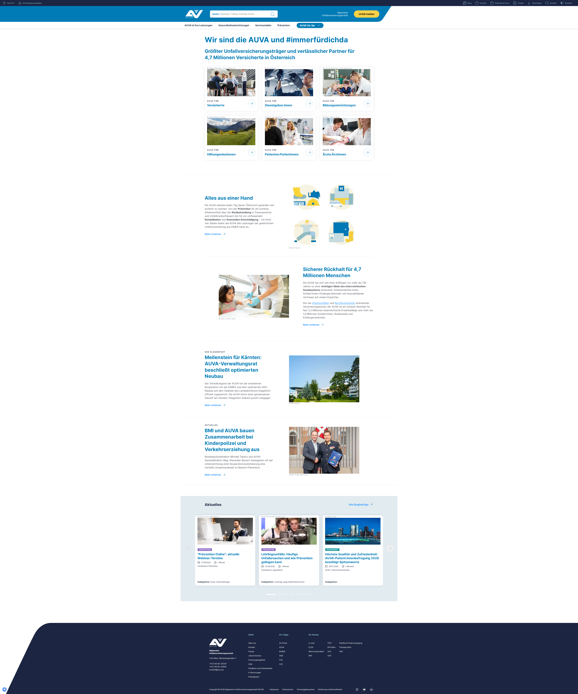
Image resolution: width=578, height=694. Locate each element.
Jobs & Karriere (254, 656)
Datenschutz (287, 689)
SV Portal (283, 643)
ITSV (330, 643)
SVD (329, 656)
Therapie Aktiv (345, 647)
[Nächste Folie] (390, 548)
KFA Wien (332, 647)
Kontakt (251, 647)
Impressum (274, 689)
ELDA (311, 647)
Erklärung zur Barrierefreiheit (330, 689)
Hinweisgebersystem (305, 689)
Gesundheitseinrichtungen (233, 25)
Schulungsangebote (256, 660)
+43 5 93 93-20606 (217, 667)
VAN (341, 651)
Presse (251, 651)
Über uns (252, 643)
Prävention (283, 25)
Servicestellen (263, 25)
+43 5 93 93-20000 (218, 664)
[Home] (194, 14)
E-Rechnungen (254, 672)
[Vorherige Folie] (187, 548)
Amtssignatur (253, 677)
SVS (281, 664)
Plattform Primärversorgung (350, 643)
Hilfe (250, 664)
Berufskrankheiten (345, 303)
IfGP (310, 656)
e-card (311, 643)
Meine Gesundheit (316, 651)
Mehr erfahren (213, 234)
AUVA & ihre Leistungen (198, 25)
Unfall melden (366, 14)
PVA (281, 660)
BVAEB (282, 651)
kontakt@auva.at (216, 670)
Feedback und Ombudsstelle (260, 668)
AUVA (281, 647)
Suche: (215, 14)
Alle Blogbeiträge (358, 504)
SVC (329, 651)
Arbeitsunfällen (320, 303)
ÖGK (281, 656)
